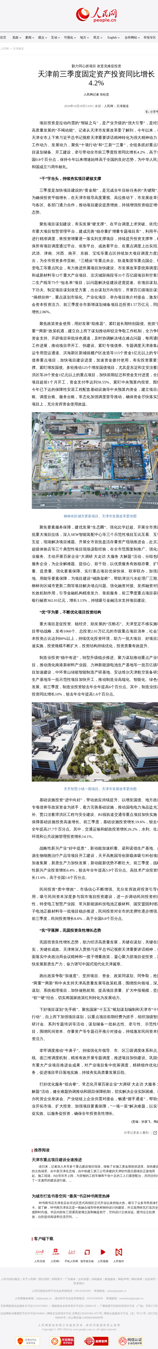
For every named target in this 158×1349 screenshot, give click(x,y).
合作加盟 (83, 1279)
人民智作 (118, 1261)
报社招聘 (43, 1279)
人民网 (5, 48)
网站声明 (123, 1279)
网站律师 (136, 1279)
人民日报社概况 (10, 1279)
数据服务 (110, 1279)
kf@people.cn (44, 1298)
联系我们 (79, 1283)
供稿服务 (97, 1279)
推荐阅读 (42, 1150)
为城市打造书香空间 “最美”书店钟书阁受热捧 (71, 1196)
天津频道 (18, 48)
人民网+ (55, 1261)
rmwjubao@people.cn (131, 1298)
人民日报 (39, 1261)
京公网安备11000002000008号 (85, 1317)
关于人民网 (29, 1279)
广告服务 (70, 1279)
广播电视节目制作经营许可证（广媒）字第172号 (129, 1306)
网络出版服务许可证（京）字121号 (125, 1313)
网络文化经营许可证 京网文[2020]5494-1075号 (74, 1313)
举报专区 (150, 37)
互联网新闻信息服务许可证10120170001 (24, 1306)
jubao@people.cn (116, 1290)
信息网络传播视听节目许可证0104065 (22, 1313)
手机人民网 (71, 1261)
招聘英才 (57, 1279)
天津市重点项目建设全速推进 (57, 1160)
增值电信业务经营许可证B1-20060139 (73, 1306)
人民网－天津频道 (116, 106)
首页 (3, 37)
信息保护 (150, 1279)
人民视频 (102, 1261)
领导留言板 (87, 1261)
